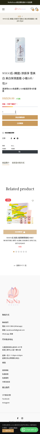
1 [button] (13, 251)
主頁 (19, 16)
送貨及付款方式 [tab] (18, 163)
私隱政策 (5, 374)
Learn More (13, 428)
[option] (20, 224)
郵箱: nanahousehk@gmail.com (13, 330)
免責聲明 (5, 378)
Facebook (5, 399)
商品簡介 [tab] (5, 163)
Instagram (6, 403)
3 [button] (18, 251)
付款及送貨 (6, 382)
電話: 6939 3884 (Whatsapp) (12, 326)
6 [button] (26, 251)
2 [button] (16, 251)
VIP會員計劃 (6, 395)
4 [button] (21, 251)
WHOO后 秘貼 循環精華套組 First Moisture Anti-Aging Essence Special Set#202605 (20, 240)
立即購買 (20, 123)
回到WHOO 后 (21, 265)
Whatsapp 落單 (7, 334)
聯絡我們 (5, 322)
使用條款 (5, 370)
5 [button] (23, 251)
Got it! (8, 431)
